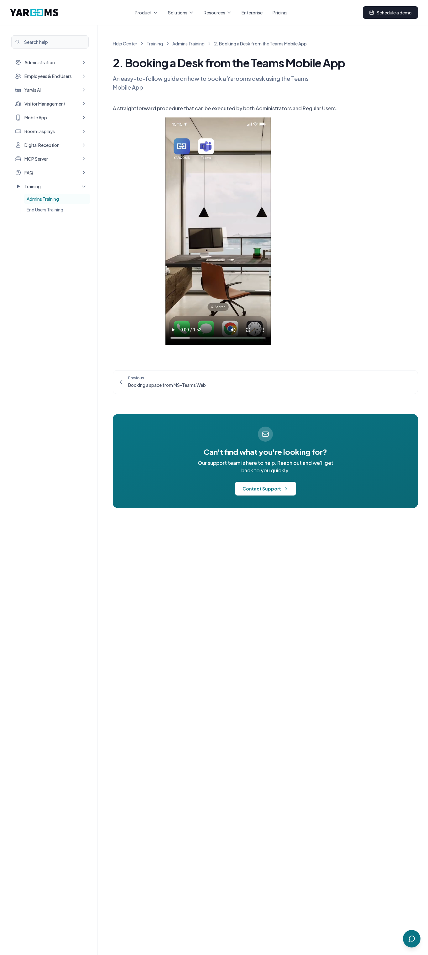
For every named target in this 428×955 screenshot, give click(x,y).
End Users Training (45, 209)
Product (143, 12)
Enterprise (252, 12)
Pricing (280, 12)
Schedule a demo (394, 12)
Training (155, 43)
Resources (214, 12)
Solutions (177, 12)
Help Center (125, 43)
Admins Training (43, 199)
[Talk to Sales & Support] (411, 938)
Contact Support (262, 488)
